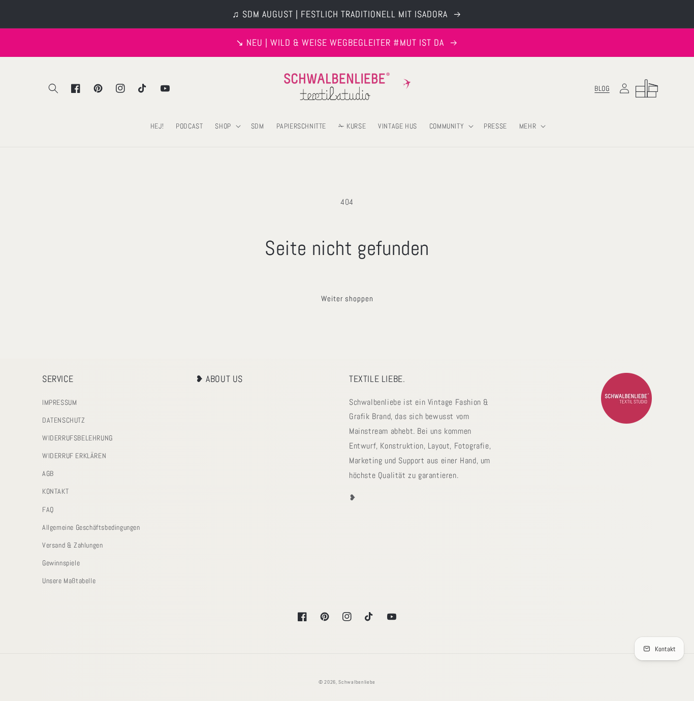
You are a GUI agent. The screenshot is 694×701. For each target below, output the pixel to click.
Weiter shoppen (347, 298)
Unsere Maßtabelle (69, 580)
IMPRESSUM (59, 402)
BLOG (601, 88)
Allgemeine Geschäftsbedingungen (91, 527)
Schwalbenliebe (356, 682)
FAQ (48, 509)
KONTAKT (55, 491)
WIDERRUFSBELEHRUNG (77, 437)
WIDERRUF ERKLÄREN (74, 455)
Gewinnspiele (61, 562)
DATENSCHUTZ (63, 420)
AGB (48, 473)
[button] (53, 88)
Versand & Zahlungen (72, 545)
